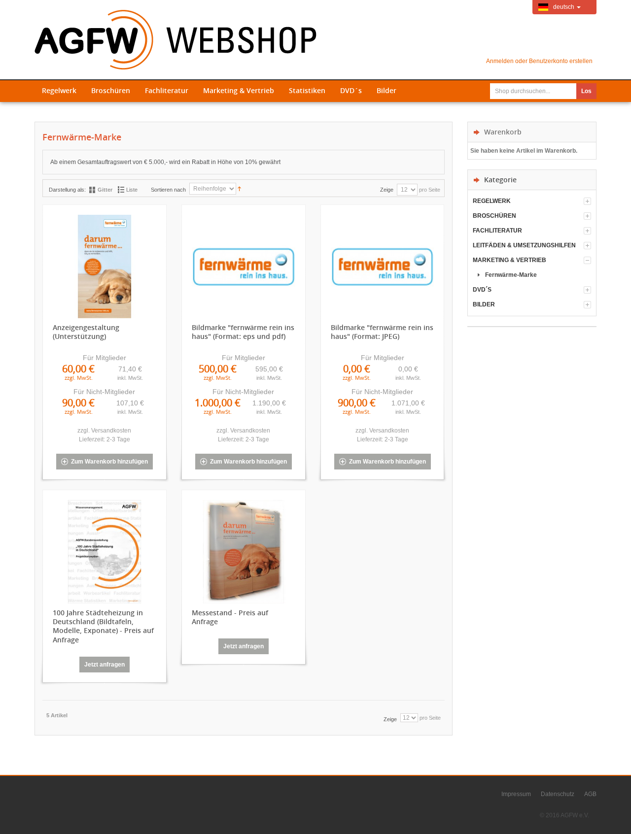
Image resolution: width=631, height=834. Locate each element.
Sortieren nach (168, 190)
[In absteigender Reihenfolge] (239, 188)
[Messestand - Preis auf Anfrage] (243, 554)
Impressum (516, 794)
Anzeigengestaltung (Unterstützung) (86, 332)
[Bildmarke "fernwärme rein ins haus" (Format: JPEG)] (382, 269)
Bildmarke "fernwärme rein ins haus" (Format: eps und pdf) (243, 332)
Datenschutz (557, 794)
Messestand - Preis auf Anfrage (230, 617)
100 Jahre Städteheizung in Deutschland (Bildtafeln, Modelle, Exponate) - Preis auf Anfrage (103, 626)
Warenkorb (503, 131)
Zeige (386, 190)
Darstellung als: (67, 190)
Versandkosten (111, 430)
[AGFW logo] (175, 39)
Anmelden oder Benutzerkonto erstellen (539, 61)
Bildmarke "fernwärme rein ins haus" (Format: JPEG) (382, 332)
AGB (590, 794)
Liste (132, 190)
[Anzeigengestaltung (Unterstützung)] (104, 269)
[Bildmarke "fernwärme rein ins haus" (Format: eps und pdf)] (243, 269)
